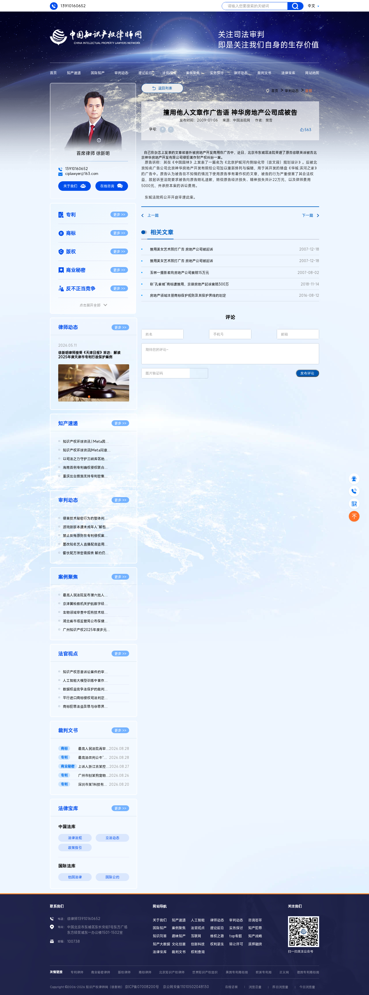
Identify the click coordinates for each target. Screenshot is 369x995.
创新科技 (198, 944)
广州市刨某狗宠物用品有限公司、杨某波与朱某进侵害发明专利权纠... (103, 775)
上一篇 (153, 215)
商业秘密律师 (100, 972)
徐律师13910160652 (83, 918)
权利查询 (198, 951)
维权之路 (217, 936)
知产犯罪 (255, 927)
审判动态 (121, 72)
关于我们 (70, 186)
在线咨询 (107, 186)
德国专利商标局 (308, 972)
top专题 (235, 936)
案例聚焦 (193, 72)
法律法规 (75, 837)
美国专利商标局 (237, 972)
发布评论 (307, 373)
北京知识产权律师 (171, 972)
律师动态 (241, 72)
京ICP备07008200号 (142, 986)
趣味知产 (179, 936)
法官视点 (169, 72)
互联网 (196, 936)
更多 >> (119, 214)
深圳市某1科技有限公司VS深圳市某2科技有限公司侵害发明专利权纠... (103, 784)
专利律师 (77, 972)
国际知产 (98, 72)
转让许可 (236, 944)
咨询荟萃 (255, 920)
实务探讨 (217, 72)
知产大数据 (161, 944)
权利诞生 (217, 944)
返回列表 (165, 88)
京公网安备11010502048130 (186, 986)
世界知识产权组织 (205, 972)
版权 (308, 90)
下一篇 (307, 215)
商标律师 (145, 972)
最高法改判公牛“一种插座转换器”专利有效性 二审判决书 (103, 757)
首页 (53, 72)
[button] (89, 396)
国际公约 (112, 877)
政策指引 (75, 847)
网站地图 (312, 72)
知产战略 (255, 936)
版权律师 (124, 972)
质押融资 (255, 944)
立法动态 (112, 837)
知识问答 (160, 936)
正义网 (284, 972)
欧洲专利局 (264, 972)
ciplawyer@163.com (81, 173)
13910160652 (72, 5)
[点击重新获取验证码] (199, 373)
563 (307, 129)
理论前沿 (145, 72)
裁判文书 (264, 72)
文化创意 (179, 944)
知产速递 (74, 72)
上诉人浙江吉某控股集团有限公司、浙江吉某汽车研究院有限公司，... (103, 766)
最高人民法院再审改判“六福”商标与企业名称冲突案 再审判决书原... (103, 748)
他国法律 (75, 877)
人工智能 (198, 920)
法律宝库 (288, 72)
